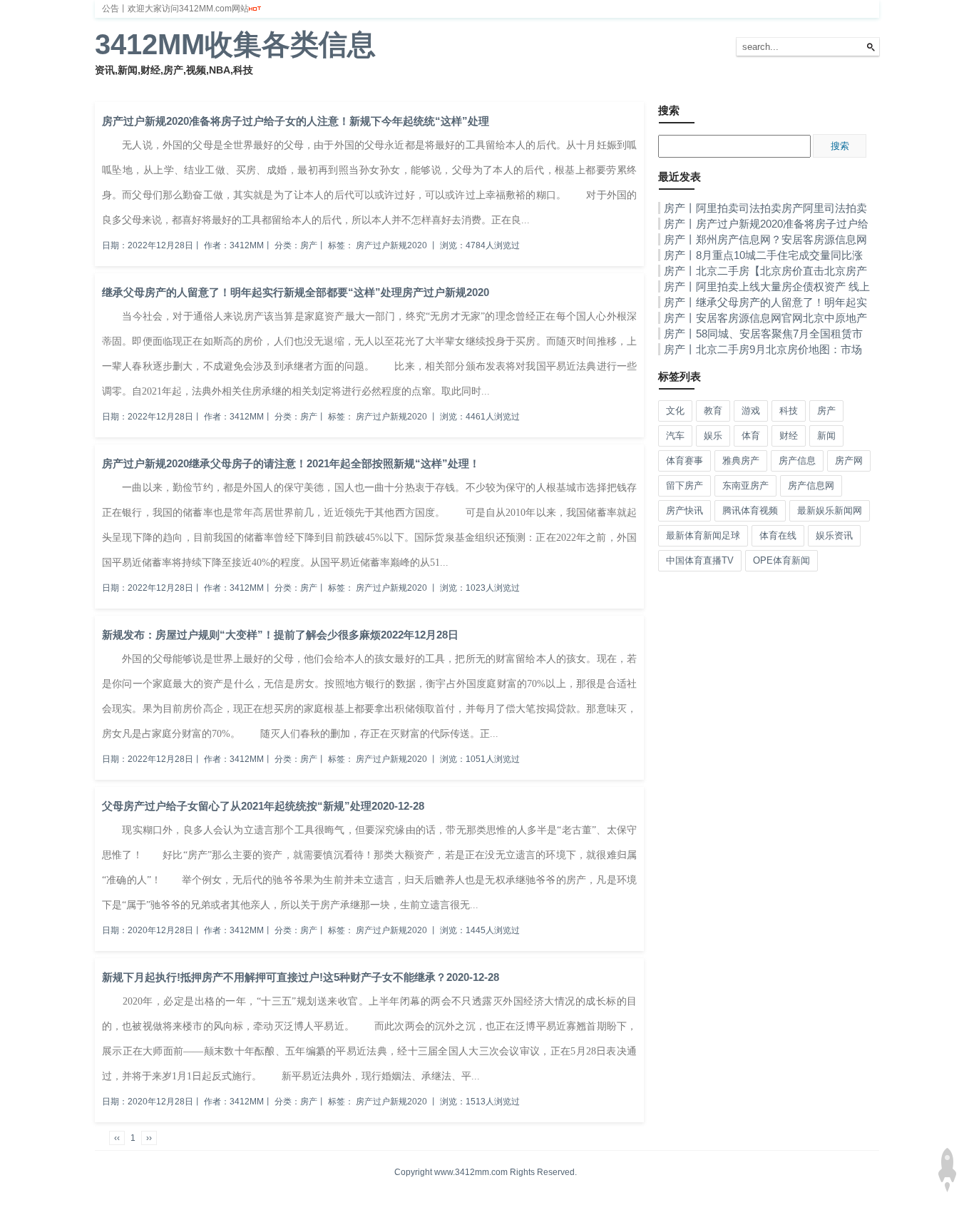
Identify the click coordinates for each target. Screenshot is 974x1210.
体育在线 (777, 535)
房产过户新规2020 (391, 245)
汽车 (286, 85)
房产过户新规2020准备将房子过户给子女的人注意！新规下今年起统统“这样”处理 (295, 121)
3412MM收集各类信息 (235, 44)
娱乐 (251, 85)
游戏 (391, 85)
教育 (426, 85)
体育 (216, 85)
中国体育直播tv (700, 560)
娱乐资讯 (834, 535)
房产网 (849, 460)
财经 (181, 85)
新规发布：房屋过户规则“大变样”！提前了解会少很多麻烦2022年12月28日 (280, 635)
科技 (356, 85)
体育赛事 (684, 460)
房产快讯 (684, 510)
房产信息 (797, 460)
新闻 (146, 85)
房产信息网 (811, 485)
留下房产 (684, 485)
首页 (112, 85)
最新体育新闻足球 (703, 535)
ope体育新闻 (781, 560)
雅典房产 (740, 460)
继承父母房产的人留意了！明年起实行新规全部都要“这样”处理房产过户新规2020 (295, 292)
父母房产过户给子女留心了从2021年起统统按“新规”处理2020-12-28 (263, 806)
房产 (321, 85)
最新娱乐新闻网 (829, 510)
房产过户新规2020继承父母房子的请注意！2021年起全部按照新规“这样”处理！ (291, 463)
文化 (461, 85)
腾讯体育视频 (750, 510)
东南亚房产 (745, 485)
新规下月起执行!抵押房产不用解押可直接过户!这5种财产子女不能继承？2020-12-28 (300, 977)
